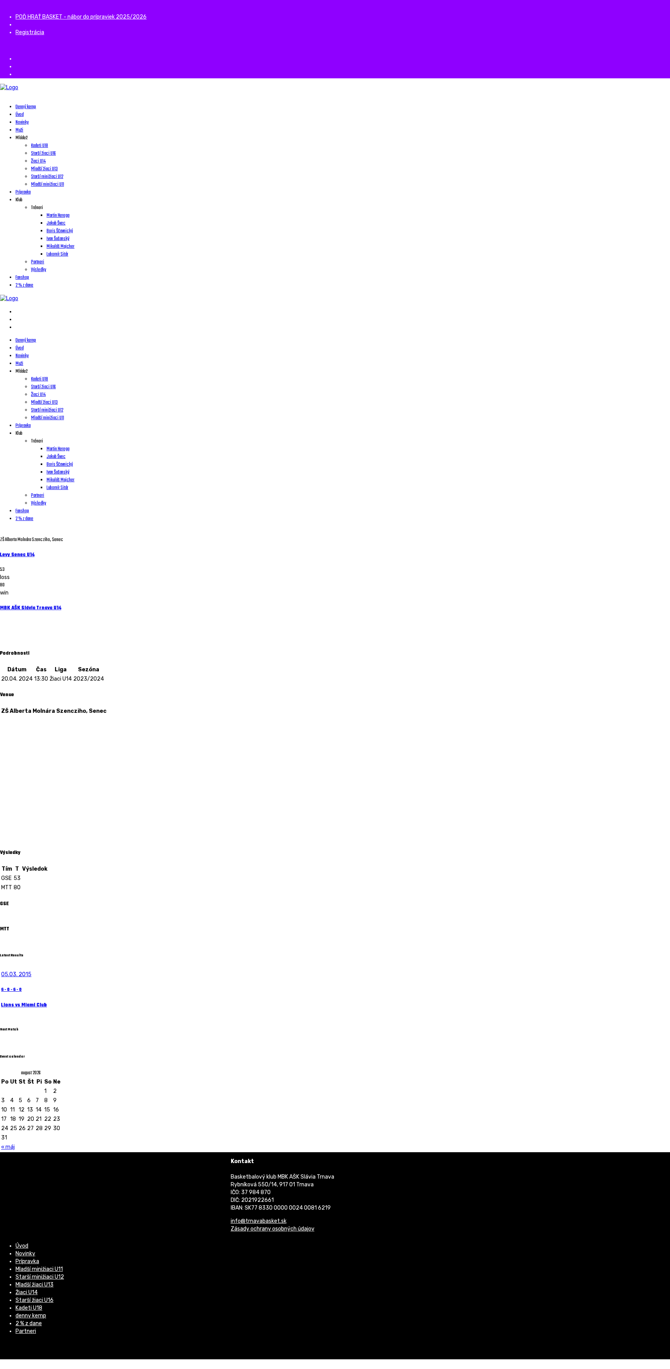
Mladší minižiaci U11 (39, 1269)
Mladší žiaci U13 (35, 1284)
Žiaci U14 (27, 1292)
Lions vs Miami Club (24, 1005)
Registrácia (30, 32)
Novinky (25, 1253)
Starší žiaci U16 (35, 1300)
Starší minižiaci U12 (40, 1277)
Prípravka (27, 1261)
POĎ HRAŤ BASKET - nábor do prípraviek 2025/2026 (81, 17)
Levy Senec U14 (17, 555)
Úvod (22, 1246)
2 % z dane (29, 1323)
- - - (11, 990)
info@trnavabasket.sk (259, 1221)
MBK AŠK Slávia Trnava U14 (30, 608)
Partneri (26, 1331)
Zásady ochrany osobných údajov (272, 1229)
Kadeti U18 (29, 1308)
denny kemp (31, 1315)
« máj (8, 1147)
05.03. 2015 (16, 974)
